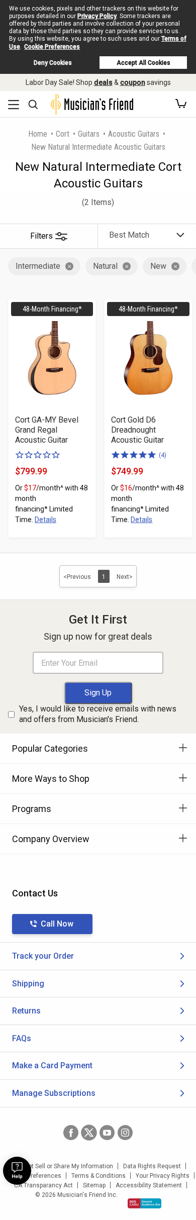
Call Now (57, 924)
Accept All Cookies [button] (143, 62)
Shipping (28, 983)
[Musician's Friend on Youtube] (107, 1133)
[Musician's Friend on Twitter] (89, 1133)
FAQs (21, 1038)
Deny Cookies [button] (53, 62)
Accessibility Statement (149, 1185)
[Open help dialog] (17, 1171)
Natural (105, 266)
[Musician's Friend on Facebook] (71, 1133)
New (158, 266)
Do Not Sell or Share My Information (64, 1166)
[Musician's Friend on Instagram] (125, 1133)
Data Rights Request (152, 1166)
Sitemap (94, 1185)
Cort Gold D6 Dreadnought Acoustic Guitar (137, 430)
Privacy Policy (97, 16)
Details (45, 520)
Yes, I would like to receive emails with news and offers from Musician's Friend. (97, 714)
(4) (162, 455)
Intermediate (38, 266)
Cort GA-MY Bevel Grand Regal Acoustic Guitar (46, 430)
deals (103, 82)
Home (37, 134)
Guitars (89, 134)
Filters (41, 236)
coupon (132, 82)
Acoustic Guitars (133, 134)
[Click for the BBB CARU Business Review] (144, 1203)
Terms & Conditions (98, 1175)
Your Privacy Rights (162, 1175)
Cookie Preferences (52, 46)
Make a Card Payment (52, 1065)
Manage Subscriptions (53, 1093)
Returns (26, 1010)
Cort (62, 134)
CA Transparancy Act (43, 1185)
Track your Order (43, 956)
